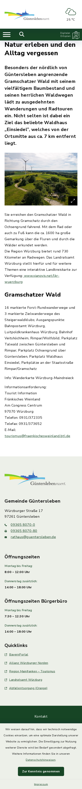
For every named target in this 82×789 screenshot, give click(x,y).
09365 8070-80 (24, 531)
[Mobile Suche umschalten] (21, 34)
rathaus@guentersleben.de (33, 537)
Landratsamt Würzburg (25, 680)
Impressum (41, 784)
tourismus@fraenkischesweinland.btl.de (37, 436)
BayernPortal (18, 654)
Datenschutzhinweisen (40, 760)
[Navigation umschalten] (6, 34)
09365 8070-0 (23, 524)
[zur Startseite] (27, 14)
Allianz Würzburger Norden (28, 663)
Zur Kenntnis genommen (41, 771)
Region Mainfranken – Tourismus (32, 671)
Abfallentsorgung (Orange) (28, 688)
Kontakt (41, 716)
